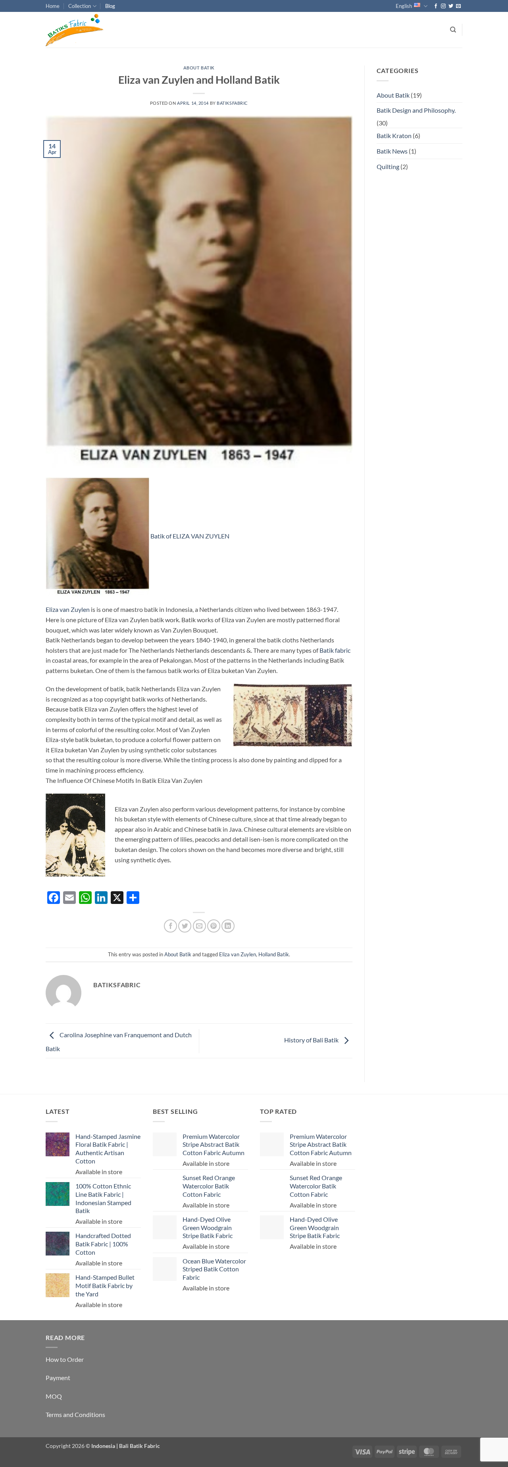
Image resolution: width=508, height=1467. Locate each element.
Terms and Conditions (75, 1414)
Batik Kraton (394, 135)
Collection (79, 6)
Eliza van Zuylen (68, 609)
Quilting (388, 166)
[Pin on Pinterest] (213, 925)
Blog (110, 6)
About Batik (199, 67)
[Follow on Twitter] (450, 6)
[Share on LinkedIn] (228, 925)
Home (53, 6)
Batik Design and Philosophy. (416, 110)
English (404, 6)
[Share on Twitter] (184, 925)
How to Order (65, 1359)
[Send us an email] (458, 6)
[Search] (453, 29)
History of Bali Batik (312, 1040)
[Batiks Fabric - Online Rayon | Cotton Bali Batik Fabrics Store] (85, 29)
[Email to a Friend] (199, 925)
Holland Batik (273, 954)
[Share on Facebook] (170, 925)
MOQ (54, 1396)
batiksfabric (232, 103)
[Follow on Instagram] (443, 6)
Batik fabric (334, 650)
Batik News (392, 151)
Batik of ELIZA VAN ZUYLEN (189, 536)
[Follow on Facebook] (435, 6)
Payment (58, 1377)
